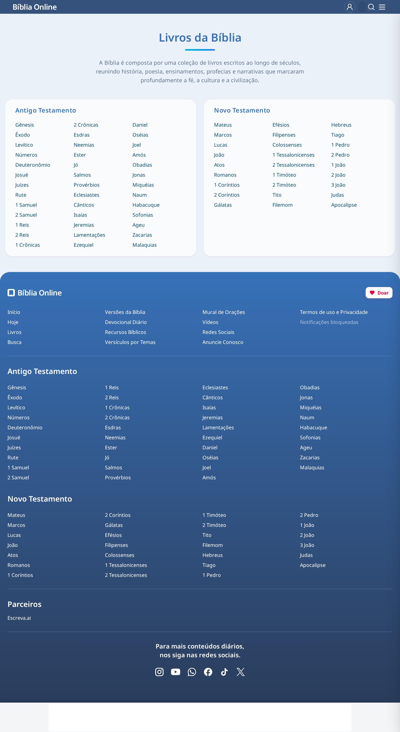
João (219, 154)
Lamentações (89, 234)
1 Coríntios (227, 184)
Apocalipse (344, 204)
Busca (15, 342)
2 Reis (22, 234)
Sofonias (142, 214)
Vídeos (210, 322)
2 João (338, 174)
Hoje (13, 322)
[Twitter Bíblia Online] (241, 672)
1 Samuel (26, 204)
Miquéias (143, 184)
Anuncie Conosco (222, 342)
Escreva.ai (19, 617)
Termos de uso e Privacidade (334, 312)
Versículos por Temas (130, 342)
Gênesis (24, 124)
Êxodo (22, 134)
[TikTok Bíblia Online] (224, 672)
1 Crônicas (27, 244)
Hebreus (341, 124)
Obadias (142, 164)
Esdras (82, 134)
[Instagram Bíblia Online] (159, 672)
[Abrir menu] (382, 7)
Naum (139, 194)
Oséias (140, 134)
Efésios (280, 124)
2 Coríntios (227, 194)
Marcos (223, 134)
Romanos (225, 174)
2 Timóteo (284, 184)
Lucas (221, 144)
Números (26, 154)
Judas (337, 194)
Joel (136, 144)
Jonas (138, 174)
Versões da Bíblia (125, 312)
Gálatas (223, 204)
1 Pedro (340, 144)
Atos (219, 164)
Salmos (82, 174)
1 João (338, 164)
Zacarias (142, 234)
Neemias (84, 144)
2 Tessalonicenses (293, 164)
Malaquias (144, 244)
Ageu (138, 224)
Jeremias (84, 224)
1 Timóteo (284, 174)
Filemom (282, 204)
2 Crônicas (86, 124)
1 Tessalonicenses (293, 154)
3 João (338, 184)
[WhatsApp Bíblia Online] (192, 672)
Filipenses (284, 134)
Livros (15, 332)
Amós (139, 154)
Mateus (223, 124)
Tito (277, 194)
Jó (76, 164)
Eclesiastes (86, 194)
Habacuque (146, 204)
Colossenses (287, 144)
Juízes (22, 184)
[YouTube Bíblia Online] (176, 672)
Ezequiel (83, 244)
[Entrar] (349, 7)
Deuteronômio (32, 164)
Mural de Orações (223, 312)
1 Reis (22, 224)
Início (14, 312)
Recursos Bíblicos (125, 332)
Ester (80, 154)
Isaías (80, 214)
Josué (21, 174)
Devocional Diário (126, 322)
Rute (20, 194)
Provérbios (87, 184)
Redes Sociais (218, 332)
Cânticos (84, 204)
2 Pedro (340, 154)
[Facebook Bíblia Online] (208, 672)
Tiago (337, 134)
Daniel (140, 124)
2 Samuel (26, 214)
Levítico (24, 144)
